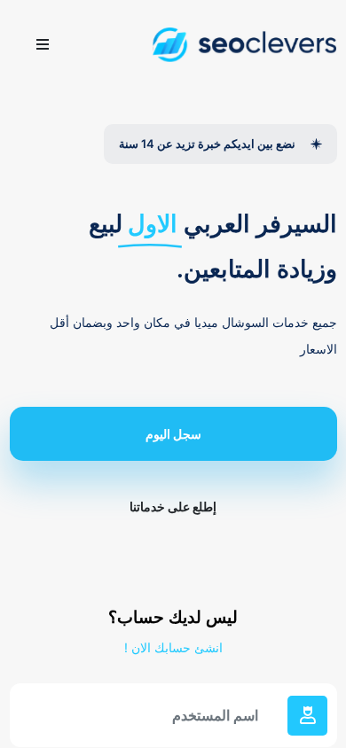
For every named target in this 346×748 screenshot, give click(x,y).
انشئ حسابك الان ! (173, 647)
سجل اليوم (173, 433)
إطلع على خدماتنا (173, 506)
